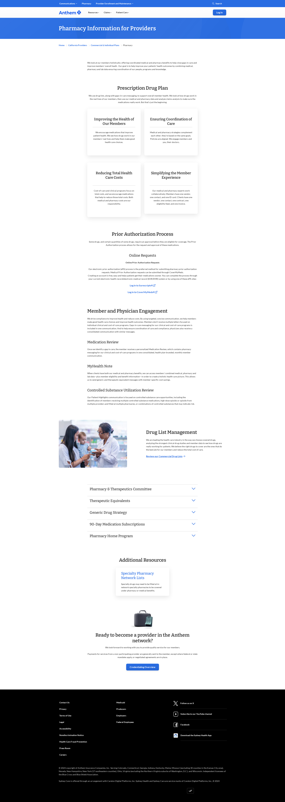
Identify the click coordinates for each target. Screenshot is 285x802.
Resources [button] (93, 12)
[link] (70, 12)
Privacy (62, 709)
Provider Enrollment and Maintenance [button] (114, 3)
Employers (121, 715)
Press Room (64, 748)
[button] (142, 489)
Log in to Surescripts (141, 285)
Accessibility (65, 728)
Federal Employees (125, 722)
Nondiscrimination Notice (71, 735)
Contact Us (64, 702)
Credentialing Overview (142, 667)
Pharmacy (86, 3)
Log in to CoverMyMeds (141, 292)
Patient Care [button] (122, 12)
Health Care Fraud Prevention (73, 741)
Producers (121, 709)
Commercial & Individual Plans (105, 45)
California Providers (77, 45)
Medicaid (120, 702)
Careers (62, 754)
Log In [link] (219, 12)
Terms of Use (65, 715)
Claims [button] (107, 12)
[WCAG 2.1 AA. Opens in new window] (190, 790)
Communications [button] (67, 3)
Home (62, 45)
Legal (61, 722)
